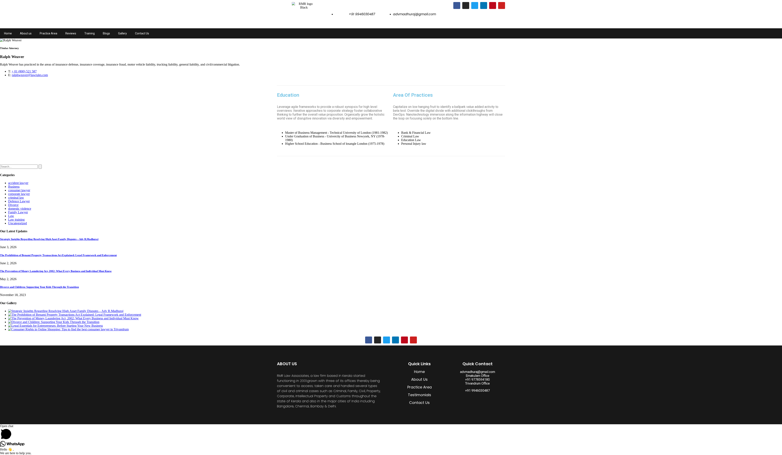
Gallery (122, 33)
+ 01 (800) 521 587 (24, 71)
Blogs (106, 33)
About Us (419, 379)
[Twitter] (474, 5)
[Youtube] (501, 5)
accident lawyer (18, 183)
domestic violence (19, 208)
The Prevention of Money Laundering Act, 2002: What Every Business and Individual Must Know (56, 271)
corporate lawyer (19, 194)
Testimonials (419, 394)
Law (11, 216)
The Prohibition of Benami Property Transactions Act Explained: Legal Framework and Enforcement (58, 255)
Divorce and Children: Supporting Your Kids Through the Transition (39, 286)
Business (14, 186)
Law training (16, 219)
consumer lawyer (19, 190)
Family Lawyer (18, 212)
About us (26, 33)
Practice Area (48, 33)
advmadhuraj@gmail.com (477, 372)
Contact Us (142, 33)
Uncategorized (17, 223)
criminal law (16, 197)
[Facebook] (456, 5)
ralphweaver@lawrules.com (30, 75)
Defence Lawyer (19, 201)
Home (8, 33)
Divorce (13, 205)
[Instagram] (465, 5)
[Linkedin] (483, 5)
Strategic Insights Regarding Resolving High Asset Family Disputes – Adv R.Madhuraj (49, 239)
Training (89, 33)
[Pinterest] (492, 5)
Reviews (70, 33)
